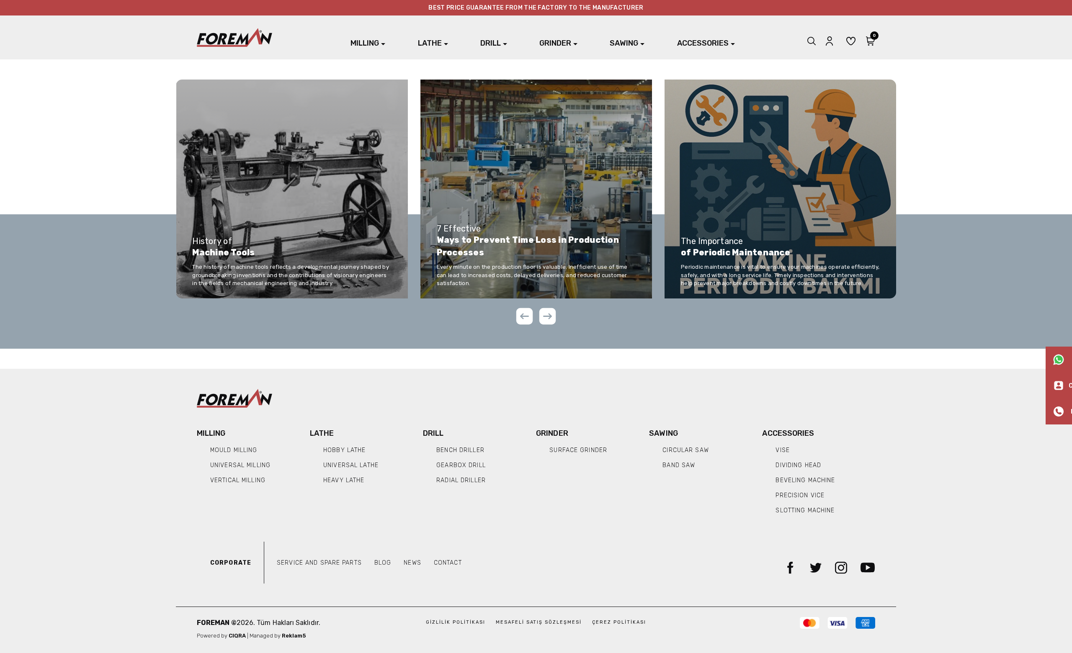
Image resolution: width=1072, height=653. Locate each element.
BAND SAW (678, 465)
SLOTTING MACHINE (805, 510)
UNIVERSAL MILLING (240, 465)
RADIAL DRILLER (461, 480)
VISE (782, 450)
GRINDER (555, 43)
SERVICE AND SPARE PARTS (319, 562)
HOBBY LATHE (344, 450)
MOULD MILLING (234, 450)
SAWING (624, 43)
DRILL (490, 43)
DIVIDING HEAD (798, 465)
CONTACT (448, 562)
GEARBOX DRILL (461, 465)
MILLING (364, 43)
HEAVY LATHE (343, 480)
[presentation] (524, 318)
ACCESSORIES (703, 43)
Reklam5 (294, 635)
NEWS (412, 562)
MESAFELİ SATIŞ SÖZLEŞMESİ (540, 622)
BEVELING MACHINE (805, 480)
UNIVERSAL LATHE (351, 465)
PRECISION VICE (800, 495)
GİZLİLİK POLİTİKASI (456, 622)
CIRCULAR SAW (685, 450)
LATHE (430, 43)
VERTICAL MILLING (237, 480)
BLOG (382, 562)
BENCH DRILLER (460, 450)
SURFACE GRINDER (578, 450)
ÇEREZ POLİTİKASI (619, 622)
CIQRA (238, 635)
